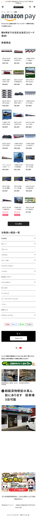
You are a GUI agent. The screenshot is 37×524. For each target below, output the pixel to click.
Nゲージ (9, 12)
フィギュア (4, 271)
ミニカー (3, 304)
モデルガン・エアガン (7, 315)
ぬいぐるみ (4, 288)
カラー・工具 (5, 260)
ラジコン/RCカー (6, 282)
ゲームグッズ (5, 293)
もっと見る (18, 224)
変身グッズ (4, 310)
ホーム (3, 12)
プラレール (4, 249)
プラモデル (4, 255)
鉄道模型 (4, 238)
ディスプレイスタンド (7, 266)
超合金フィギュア (6, 277)
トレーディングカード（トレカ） (9, 299)
